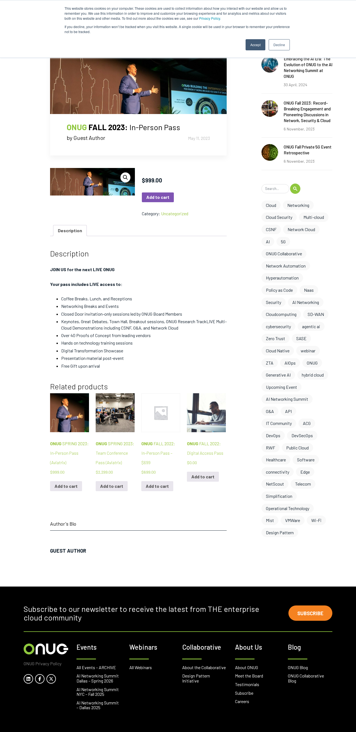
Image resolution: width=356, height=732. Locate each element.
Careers (242, 701)
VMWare (292, 520)
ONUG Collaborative (284, 253)
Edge (305, 471)
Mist (270, 520)
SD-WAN (316, 314)
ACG (307, 423)
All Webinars (140, 667)
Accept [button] (255, 44)
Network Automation (286, 265)
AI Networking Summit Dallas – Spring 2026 (97, 678)
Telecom (303, 483)
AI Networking (305, 302)
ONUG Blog (298, 667)
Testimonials (247, 684)
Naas (309, 290)
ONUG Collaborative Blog (306, 678)
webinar (308, 350)
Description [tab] (70, 230)
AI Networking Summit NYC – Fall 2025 (97, 692)
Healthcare (276, 459)
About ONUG (246, 667)
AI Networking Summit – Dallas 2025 (97, 705)
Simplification (279, 496)
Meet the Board (249, 675)
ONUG (312, 362)
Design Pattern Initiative (196, 678)
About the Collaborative (204, 667)
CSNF (271, 229)
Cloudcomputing (281, 314)
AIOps (290, 362)
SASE (301, 338)
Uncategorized (174, 213)
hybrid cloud (313, 374)
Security (273, 302)
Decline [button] (279, 44)
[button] (125, 177)
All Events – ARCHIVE (96, 667)
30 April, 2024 (295, 84)
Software (306, 459)
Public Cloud (297, 447)
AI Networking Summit (287, 399)
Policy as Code (279, 290)
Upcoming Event (281, 387)
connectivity (277, 471)
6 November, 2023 (299, 129)
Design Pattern (280, 532)
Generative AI (278, 374)
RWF (270, 447)
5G (283, 241)
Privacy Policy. (210, 18)
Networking (298, 205)
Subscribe (310, 613)
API (288, 411)
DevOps (273, 435)
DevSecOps (302, 435)
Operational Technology (287, 508)
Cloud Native (278, 350)
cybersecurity (278, 326)
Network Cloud (301, 229)
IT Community (279, 423)
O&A (270, 411)
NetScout (275, 483)
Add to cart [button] (66, 486)
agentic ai (311, 326)
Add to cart (157, 197)
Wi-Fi (316, 520)
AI (268, 241)
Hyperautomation (282, 277)
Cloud (271, 205)
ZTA (269, 362)
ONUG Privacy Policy (42, 663)
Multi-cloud (313, 217)
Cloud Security (279, 217)
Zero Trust (275, 338)
